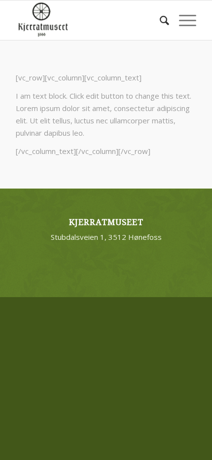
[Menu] (182, 20)
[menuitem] (159, 20)
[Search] (159, 20)
